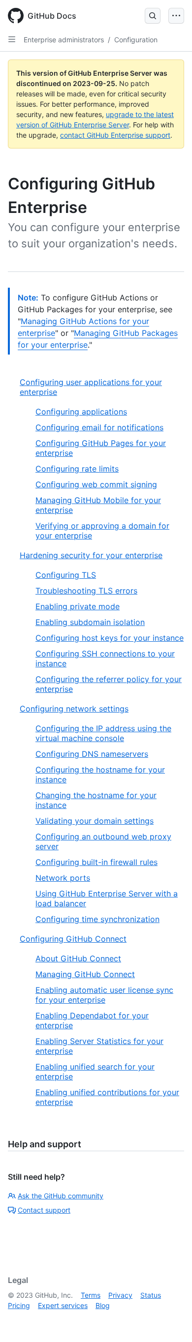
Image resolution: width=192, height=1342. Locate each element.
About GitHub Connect (78, 958)
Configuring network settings (74, 709)
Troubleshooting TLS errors (86, 591)
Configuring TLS (65, 575)
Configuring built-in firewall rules (96, 862)
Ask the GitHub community (60, 1196)
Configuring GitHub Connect (73, 939)
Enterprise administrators (64, 39)
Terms (90, 1295)
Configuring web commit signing (96, 484)
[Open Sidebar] (12, 39)
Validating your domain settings (94, 821)
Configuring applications (81, 412)
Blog (103, 1305)
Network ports (62, 878)
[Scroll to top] (170, 1320)
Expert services (63, 1305)
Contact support (44, 1210)
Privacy (120, 1295)
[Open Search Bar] (152, 16)
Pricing (19, 1305)
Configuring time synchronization (97, 919)
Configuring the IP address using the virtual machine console (103, 733)
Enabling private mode (77, 606)
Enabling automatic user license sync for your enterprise (104, 995)
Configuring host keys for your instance (109, 638)
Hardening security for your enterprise (91, 555)
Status (150, 1295)
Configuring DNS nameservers (91, 754)
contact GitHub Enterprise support (115, 135)
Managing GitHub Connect (85, 974)
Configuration (136, 39)
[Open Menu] (176, 16)
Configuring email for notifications (99, 427)
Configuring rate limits (77, 469)
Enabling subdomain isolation (90, 622)
